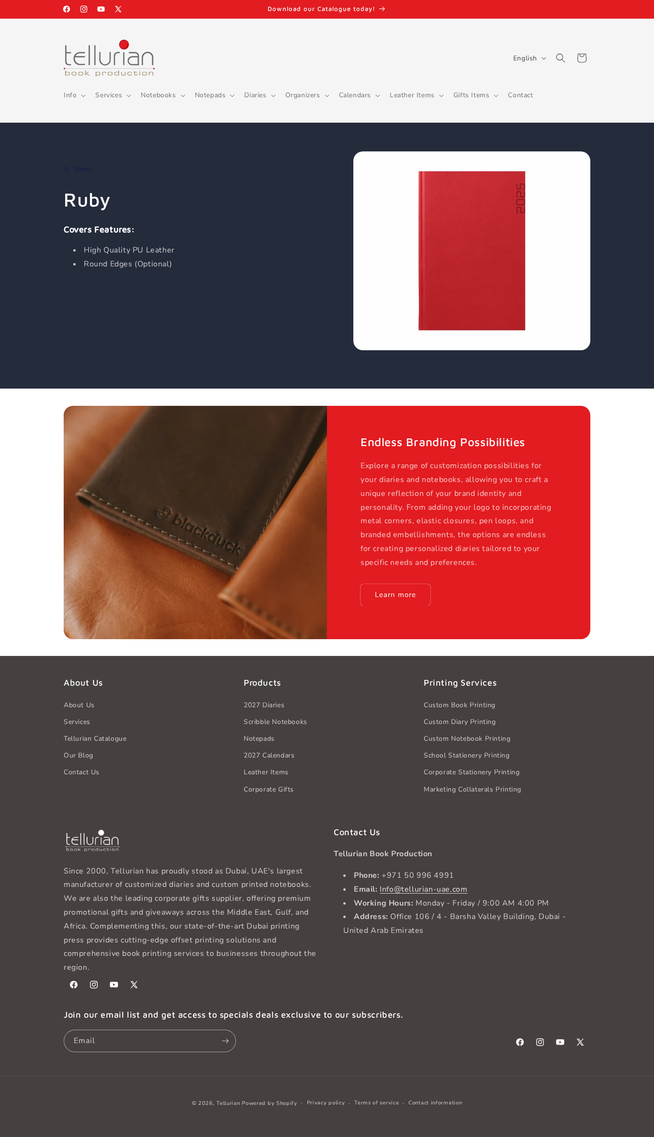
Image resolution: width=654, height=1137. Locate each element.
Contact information (435, 1102)
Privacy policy (326, 1102)
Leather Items (266, 772)
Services (77, 721)
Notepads (259, 738)
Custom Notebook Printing (467, 738)
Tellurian (228, 1103)
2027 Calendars (269, 755)
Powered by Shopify (269, 1103)
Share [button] (82, 168)
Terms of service (376, 1102)
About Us (79, 705)
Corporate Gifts (269, 789)
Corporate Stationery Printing (471, 772)
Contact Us (82, 772)
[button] (74, 95)
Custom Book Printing (460, 705)
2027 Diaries (264, 705)
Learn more (395, 594)
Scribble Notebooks (275, 721)
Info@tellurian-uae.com (423, 889)
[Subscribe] (225, 1041)
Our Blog (78, 755)
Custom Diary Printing (460, 721)
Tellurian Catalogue (95, 738)
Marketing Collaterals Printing (472, 789)
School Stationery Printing (467, 755)
